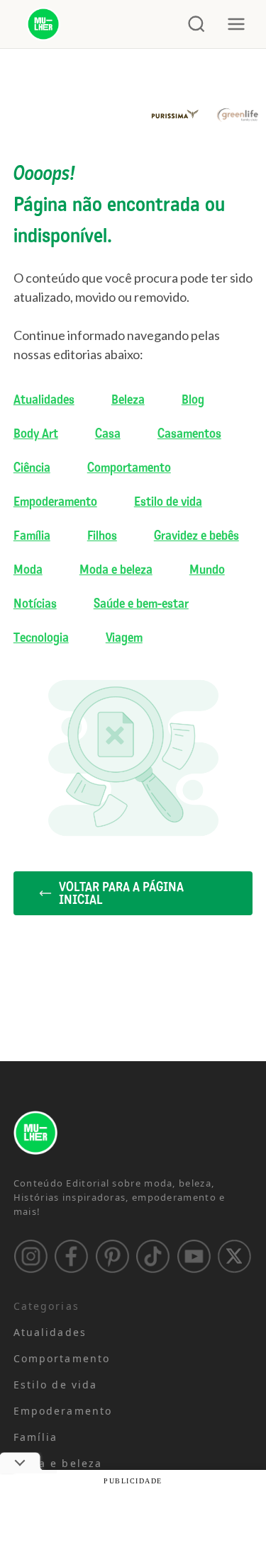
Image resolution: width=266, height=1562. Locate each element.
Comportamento (129, 467)
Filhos (102, 535)
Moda (28, 569)
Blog (193, 399)
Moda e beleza (116, 569)
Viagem (124, 637)
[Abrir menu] (236, 24)
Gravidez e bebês (196, 535)
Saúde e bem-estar (141, 603)
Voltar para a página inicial (121, 893)
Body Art (35, 433)
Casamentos (189, 433)
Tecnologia (41, 637)
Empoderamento (55, 501)
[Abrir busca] (196, 24)
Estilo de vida (168, 501)
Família (31, 535)
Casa (108, 433)
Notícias (35, 603)
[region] (133, 1432)
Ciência (31, 467)
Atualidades (43, 399)
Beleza (128, 399)
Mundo (207, 569)
